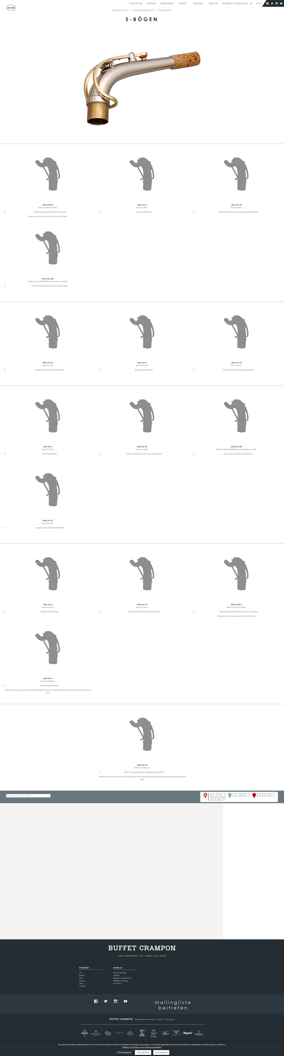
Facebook (267, 3)
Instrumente (167, 3)
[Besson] (96, 1033)
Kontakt (151, 3)
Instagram (276, 3)
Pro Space (117, 983)
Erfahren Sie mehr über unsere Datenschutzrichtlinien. (142, 1047)
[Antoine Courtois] (119, 1033)
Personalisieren (161, 1052)
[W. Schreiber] (165, 1033)
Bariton (82, 975)
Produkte (84, 967)
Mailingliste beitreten (173, 1004)
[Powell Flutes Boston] (176, 1033)
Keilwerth (11, 8)
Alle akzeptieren (124, 1052)
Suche (251, 3)
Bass (81, 978)
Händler (198, 3)
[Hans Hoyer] (130, 1033)
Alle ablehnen (143, 1052)
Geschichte (136, 3)
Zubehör (165, 10)
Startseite (120, 10)
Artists (182, 3)
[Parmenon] (199, 1033)
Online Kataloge (119, 973)
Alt (80, 973)
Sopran (82, 981)
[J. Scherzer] (153, 1033)
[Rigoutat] (187, 1033)
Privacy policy (170, 1019)
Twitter (272, 3)
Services (213, 3)
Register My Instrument (235, 3)
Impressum (160, 1019)
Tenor (81, 983)
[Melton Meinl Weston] (142, 1033)
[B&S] (107, 1033)
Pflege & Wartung (120, 981)
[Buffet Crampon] (85, 1033)
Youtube (281, 3)
